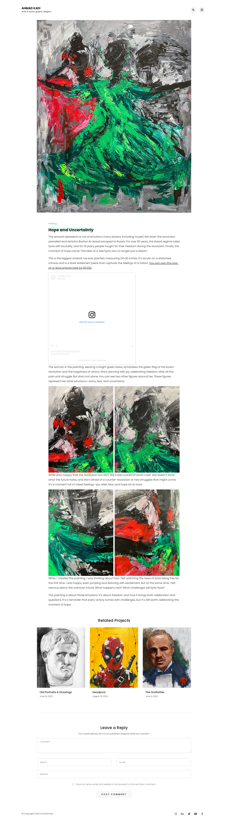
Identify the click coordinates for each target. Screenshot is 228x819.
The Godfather (154, 692)
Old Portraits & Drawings (56, 692)
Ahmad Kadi (31, 8)
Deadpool (98, 692)
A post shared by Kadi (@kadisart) (92, 360)
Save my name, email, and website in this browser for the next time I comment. (116, 784)
